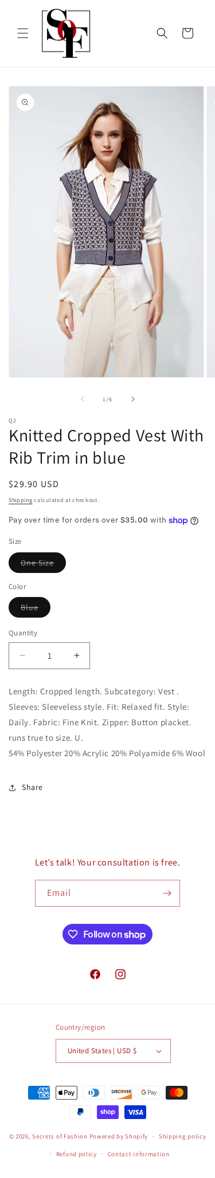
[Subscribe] (166, 893)
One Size (43, 565)
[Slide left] (82, 399)
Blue (35, 610)
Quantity (23, 633)
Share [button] (32, 787)
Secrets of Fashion (60, 1136)
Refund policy (76, 1154)
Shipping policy (182, 1136)
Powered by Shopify (118, 1136)
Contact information (139, 1154)
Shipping (21, 500)
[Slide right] (133, 399)
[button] (23, 33)
